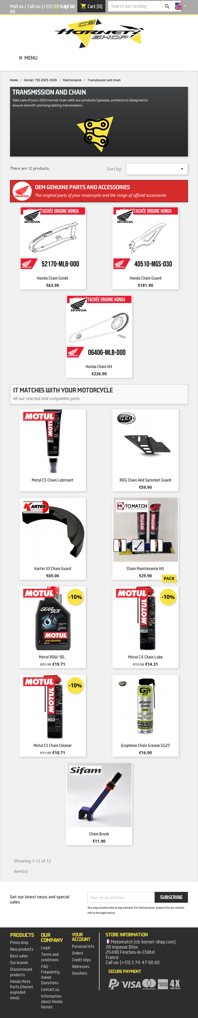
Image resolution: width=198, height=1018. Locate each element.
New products (21, 949)
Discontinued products (21, 972)
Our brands (19, 963)
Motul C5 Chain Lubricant (52, 480)
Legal (45, 948)
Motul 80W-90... (53, 657)
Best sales (19, 956)
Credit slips (81, 960)
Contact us (50, 989)
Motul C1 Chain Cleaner (53, 745)
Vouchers (79, 973)
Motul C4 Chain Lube (145, 657)
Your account (81, 937)
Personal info (83, 946)
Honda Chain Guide (52, 278)
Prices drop (19, 943)
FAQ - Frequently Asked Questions (50, 975)
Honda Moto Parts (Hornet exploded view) (21, 990)
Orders (77, 953)
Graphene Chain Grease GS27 (145, 745)
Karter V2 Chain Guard (52, 569)
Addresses (80, 967)
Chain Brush (99, 834)
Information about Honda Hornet (52, 1001)
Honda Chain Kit (99, 367)
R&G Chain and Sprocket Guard (145, 480)
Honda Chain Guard (145, 278)
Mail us (16, 6)
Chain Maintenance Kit (145, 569)
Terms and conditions (50, 957)
